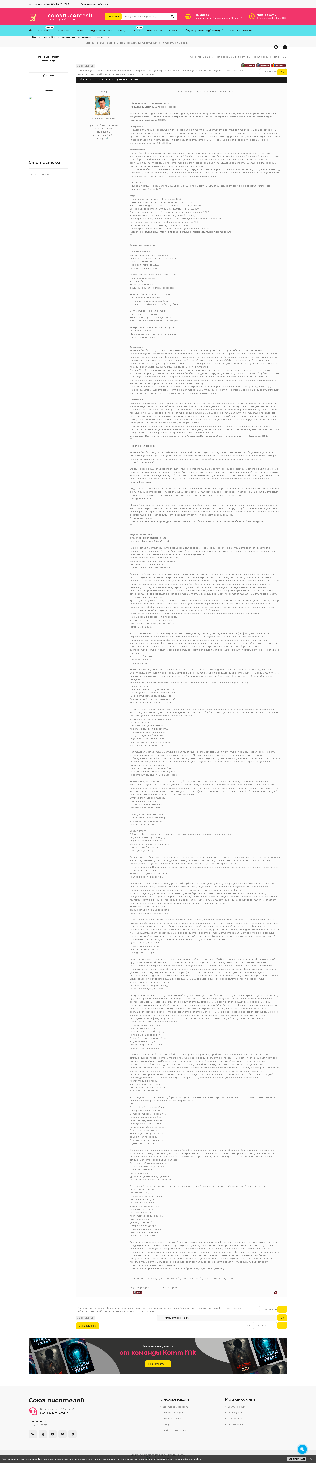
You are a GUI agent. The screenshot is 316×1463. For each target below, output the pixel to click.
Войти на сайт (236, 1406)
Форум (167, 1424)
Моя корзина (234, 1418)
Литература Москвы (192, 70)
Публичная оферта (174, 1430)
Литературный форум (90, 70)
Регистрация (235, 1412)
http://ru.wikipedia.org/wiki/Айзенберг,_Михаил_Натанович (195, 232)
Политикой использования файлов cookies (178, 1459)
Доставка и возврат (175, 1406)
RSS (284, 56)
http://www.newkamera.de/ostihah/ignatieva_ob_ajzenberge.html (184, 1268)
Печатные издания (174, 1412)
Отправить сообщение (94, 4)
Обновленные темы (201, 56)
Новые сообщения (225, 56)
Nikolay (102, 91)
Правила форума (262, 56)
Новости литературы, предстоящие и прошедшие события (141, 70)
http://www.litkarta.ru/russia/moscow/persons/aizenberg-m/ (228, 521)
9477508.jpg (153, 1278)
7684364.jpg (219, 1278)
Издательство (172, 1418)
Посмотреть (156, 1363)
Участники (243, 56)
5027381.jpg (175, 1278)
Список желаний (236, 1424)
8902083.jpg (197, 1278)
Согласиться (297, 1459)
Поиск (276, 56)
